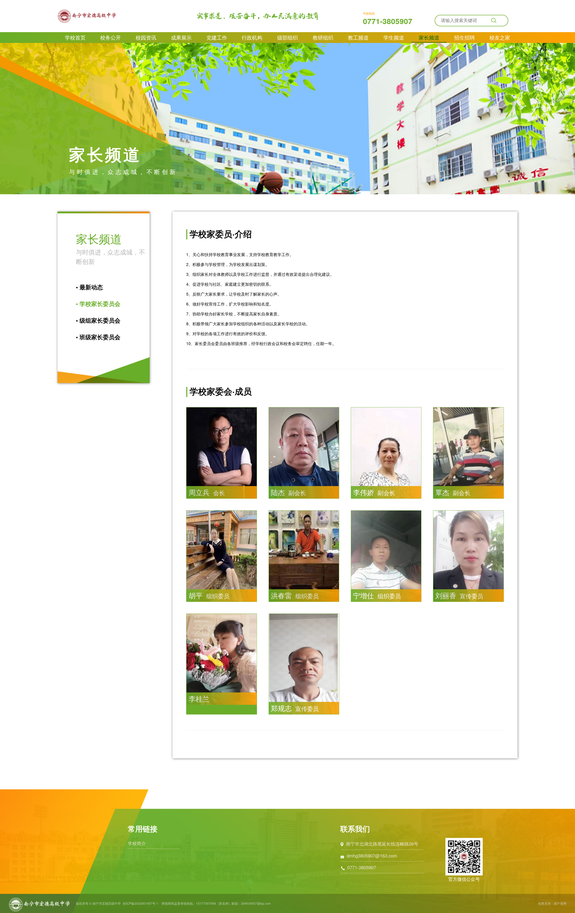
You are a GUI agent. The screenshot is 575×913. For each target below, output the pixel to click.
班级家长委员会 (98, 337)
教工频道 (358, 37)
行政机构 (252, 37)
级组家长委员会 (98, 320)
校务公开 (110, 37)
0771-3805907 (387, 21)
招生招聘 (464, 37)
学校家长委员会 (98, 303)
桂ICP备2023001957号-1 (140, 903)
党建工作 (216, 37)
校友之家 (499, 37)
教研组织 (323, 37)
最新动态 (89, 287)
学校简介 (137, 843)
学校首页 (75, 37)
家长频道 (429, 37)
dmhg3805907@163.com (372, 855)
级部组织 (287, 37)
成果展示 (181, 37)
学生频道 (393, 37)
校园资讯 (146, 37)
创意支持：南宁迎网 (552, 903)
